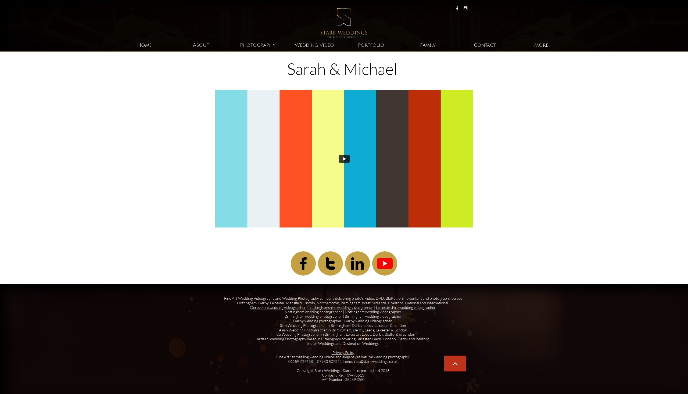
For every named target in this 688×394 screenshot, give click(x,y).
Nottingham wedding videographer (373, 311)
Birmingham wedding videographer (373, 316)
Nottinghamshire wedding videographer (341, 307)
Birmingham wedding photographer (313, 316)
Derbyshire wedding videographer (278, 307)
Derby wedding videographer (368, 321)
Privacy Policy (343, 352)
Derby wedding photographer (317, 321)
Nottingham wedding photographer (313, 311)
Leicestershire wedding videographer (406, 307)
